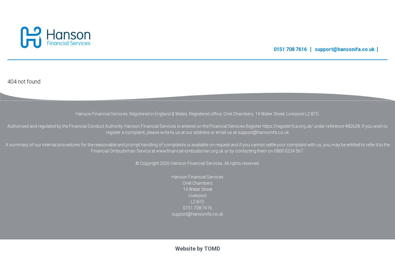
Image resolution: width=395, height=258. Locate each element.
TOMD (212, 248)
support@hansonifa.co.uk (345, 49)
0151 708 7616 (290, 49)
